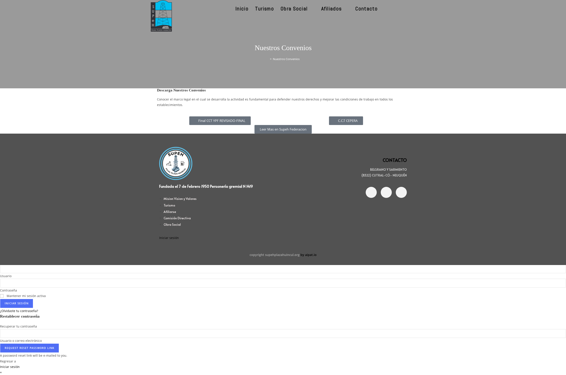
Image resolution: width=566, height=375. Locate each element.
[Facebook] (371, 192)
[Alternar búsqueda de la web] (386, 8)
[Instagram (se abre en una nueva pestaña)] (402, 8)
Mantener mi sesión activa (26, 296)
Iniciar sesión (169, 238)
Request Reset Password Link (29, 348)
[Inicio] (267, 59)
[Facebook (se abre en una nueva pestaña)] (397, 8)
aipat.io (311, 255)
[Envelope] (401, 192)
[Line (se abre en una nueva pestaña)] (414, 8)
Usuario (5, 276)
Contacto (395, 160)
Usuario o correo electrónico (21, 341)
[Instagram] (386, 192)
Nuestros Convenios (286, 59)
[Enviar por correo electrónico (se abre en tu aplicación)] (408, 8)
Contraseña (8, 290)
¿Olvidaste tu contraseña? (19, 311)
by (302, 255)
